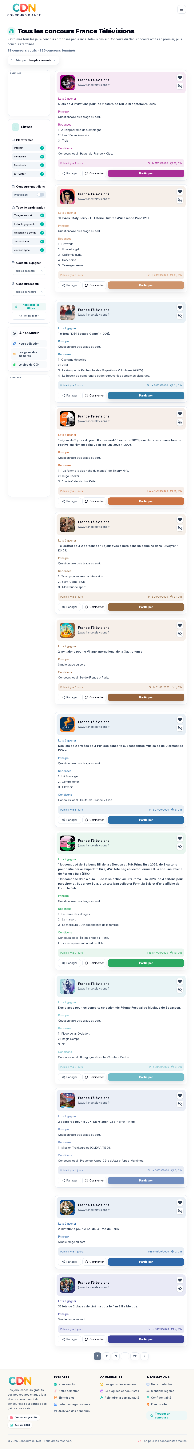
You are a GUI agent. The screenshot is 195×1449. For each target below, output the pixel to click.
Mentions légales (162, 1391)
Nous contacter (161, 1384)
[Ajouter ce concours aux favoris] (180, 77)
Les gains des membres (121, 1384)
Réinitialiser (31, 315)
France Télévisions (93, 80)
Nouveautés (66, 1384)
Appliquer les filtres (31, 306)
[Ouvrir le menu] (181, 9)
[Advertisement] (29, 95)
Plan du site (159, 1404)
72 (135, 1356)
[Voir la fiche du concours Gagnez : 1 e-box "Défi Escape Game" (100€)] (67, 312)
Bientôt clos (66, 1397)
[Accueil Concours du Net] (20, 1381)
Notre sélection (68, 1391)
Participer (146, 173)
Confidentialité (161, 1397)
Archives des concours (74, 1411)
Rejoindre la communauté (122, 1397)
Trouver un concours (162, 1415)
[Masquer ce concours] (180, 86)
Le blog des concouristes (122, 1391)
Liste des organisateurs (74, 1404)
